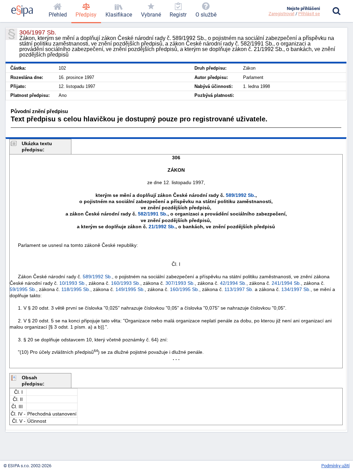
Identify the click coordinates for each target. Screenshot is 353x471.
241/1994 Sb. (286, 283)
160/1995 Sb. (184, 289)
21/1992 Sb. (162, 226)
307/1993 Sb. (180, 283)
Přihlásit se (309, 13)
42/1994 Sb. (233, 283)
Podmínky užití (335, 465)
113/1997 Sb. (238, 289)
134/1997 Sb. (296, 289)
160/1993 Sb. (125, 283)
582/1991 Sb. (153, 214)
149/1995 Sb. (130, 289)
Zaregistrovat (281, 13)
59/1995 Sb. (23, 289)
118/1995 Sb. (75, 289)
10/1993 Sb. (72, 283)
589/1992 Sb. (240, 195)
